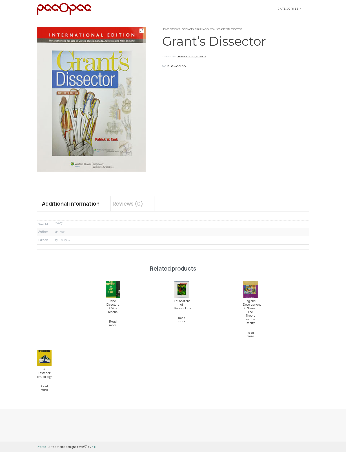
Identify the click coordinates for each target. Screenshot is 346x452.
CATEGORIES (288, 8)
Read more (113, 323)
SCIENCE (187, 29)
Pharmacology (205, 29)
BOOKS (175, 29)
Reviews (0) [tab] (127, 203)
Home (165, 29)
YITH (94, 447)
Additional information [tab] (70, 203)
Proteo (41, 447)
